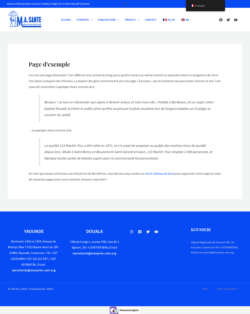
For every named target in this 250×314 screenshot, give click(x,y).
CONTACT (151, 19)
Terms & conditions (227, 289)
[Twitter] (228, 20)
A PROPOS (83, 19)
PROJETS (130, 19)
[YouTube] (236, 20)
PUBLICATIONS (107, 19)
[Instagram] (131, 232)
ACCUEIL (66, 19)
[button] (125, 3)
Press (205, 289)
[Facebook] (221, 20)
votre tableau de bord (159, 173)
